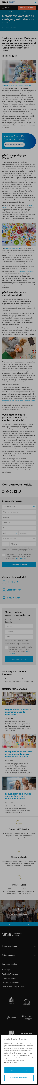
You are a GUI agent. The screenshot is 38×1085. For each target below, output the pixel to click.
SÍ (26, 1070)
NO (11, 1070)
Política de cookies (10, 1063)
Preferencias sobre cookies (19, 1077)
